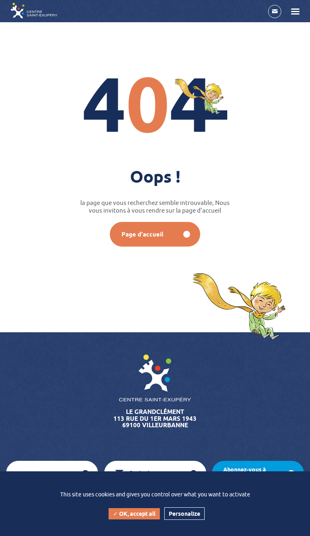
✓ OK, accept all (134, 514)
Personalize (184, 514)
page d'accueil (142, 234)
